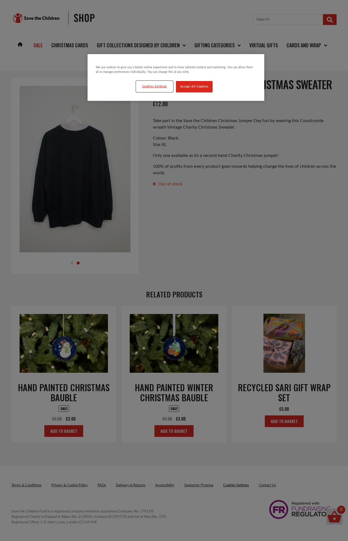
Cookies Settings (154, 86)
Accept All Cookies (194, 86)
